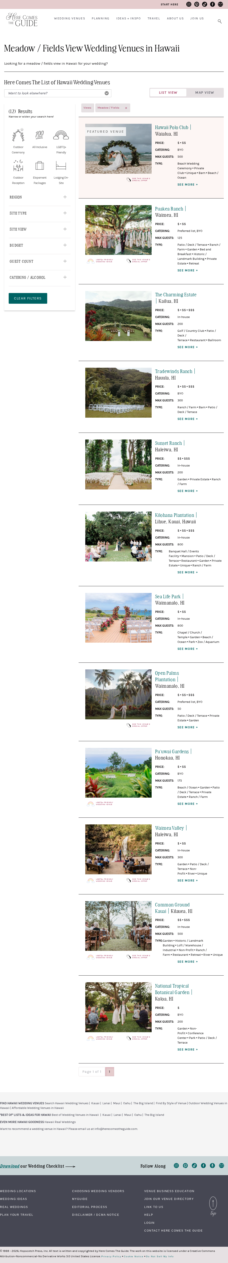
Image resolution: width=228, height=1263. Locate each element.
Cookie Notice (134, 1256)
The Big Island (143, 1103)
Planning (100, 18)
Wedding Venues (69, 18)
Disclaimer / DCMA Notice (95, 1214)
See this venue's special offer (141, 179)
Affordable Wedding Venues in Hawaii (38, 1108)
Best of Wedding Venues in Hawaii (75, 1115)
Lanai (106, 1103)
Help (148, 1214)
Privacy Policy (111, 1256)
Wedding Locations (18, 1191)
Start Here (169, 4)
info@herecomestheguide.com (115, 1129)
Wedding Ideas (13, 1199)
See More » (187, 184)
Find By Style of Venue (171, 1103)
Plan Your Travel (16, 1214)
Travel (154, 18)
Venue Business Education (169, 1191)
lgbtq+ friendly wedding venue (104, 261)
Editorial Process (89, 1207)
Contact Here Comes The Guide (173, 1230)
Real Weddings (14, 1207)
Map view (204, 93)
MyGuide (80, 1199)
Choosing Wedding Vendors (98, 1191)
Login (149, 1222)
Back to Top (213, 1197)
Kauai (95, 1103)
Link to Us (153, 1207)
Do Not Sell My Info (160, 1256)
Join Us (197, 18)
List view (168, 93)
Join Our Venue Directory (169, 1199)
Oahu (126, 1103)
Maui (116, 1103)
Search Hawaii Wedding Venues (66, 1103)
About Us (175, 18)
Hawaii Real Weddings (60, 1122)
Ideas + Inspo (128, 18)
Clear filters (28, 298)
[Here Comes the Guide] (19, 16)
